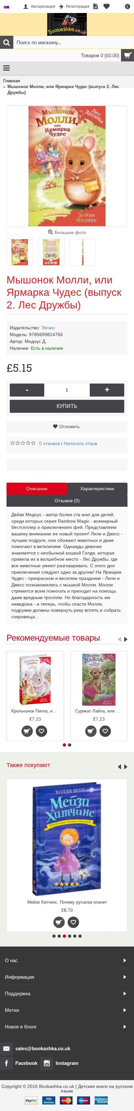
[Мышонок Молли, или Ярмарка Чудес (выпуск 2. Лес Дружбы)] (67, 166)
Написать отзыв (80, 443)
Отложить (69, 426)
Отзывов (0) (67, 500)
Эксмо (48, 327)
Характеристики (97, 488)
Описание (36, 488)
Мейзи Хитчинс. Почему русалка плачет (67, 902)
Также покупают (28, 765)
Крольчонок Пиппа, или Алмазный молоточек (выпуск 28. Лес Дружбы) (36, 711)
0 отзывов (49, 443)
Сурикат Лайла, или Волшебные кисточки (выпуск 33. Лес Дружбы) (100, 711)
